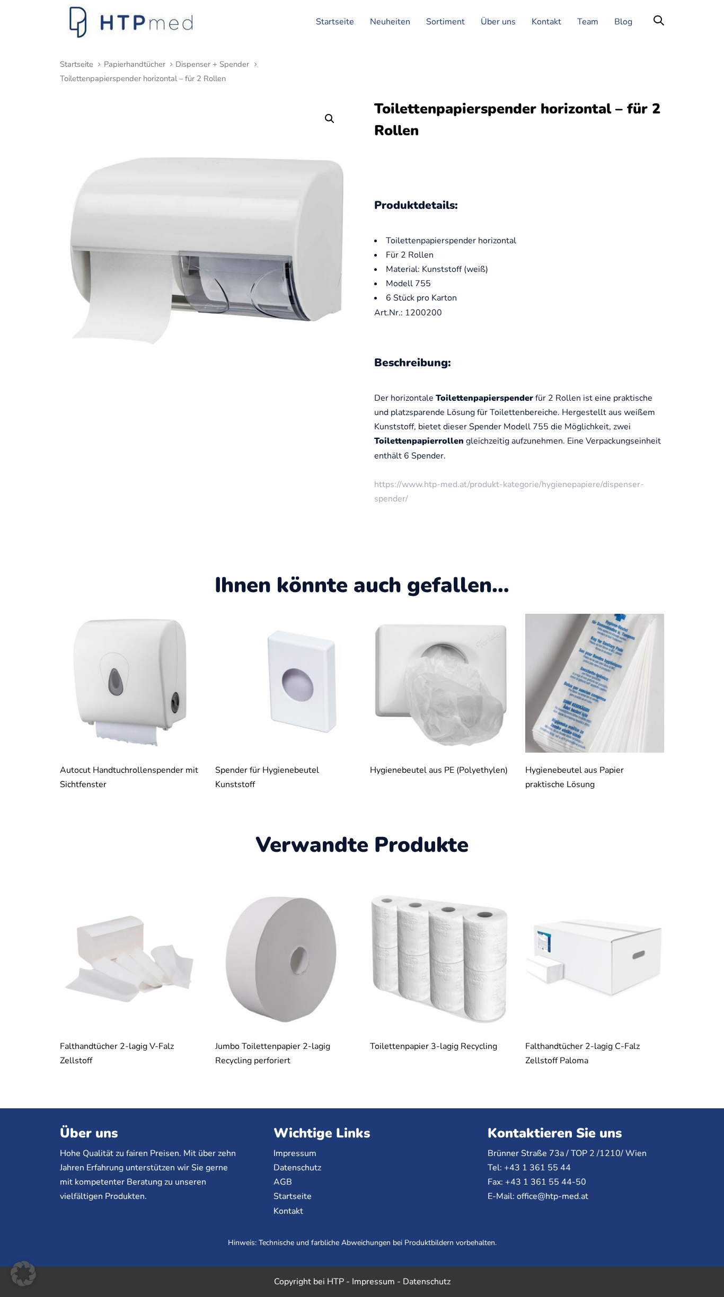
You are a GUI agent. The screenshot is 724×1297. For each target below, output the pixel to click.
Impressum (294, 1153)
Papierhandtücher (134, 64)
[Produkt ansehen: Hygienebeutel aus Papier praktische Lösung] (595, 683)
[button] (659, 21)
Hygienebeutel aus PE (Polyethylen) (439, 770)
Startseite (76, 64)
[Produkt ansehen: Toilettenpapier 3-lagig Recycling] (439, 959)
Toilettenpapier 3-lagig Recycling (433, 1046)
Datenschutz (297, 1168)
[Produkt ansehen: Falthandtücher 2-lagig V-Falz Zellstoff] (129, 959)
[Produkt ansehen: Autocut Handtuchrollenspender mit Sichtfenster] (129, 683)
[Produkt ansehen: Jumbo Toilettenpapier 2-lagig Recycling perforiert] (285, 959)
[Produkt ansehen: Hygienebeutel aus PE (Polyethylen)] (439, 683)
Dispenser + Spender (212, 64)
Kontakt (288, 1211)
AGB (282, 1182)
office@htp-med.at (552, 1196)
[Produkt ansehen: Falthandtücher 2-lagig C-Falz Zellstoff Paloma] (595, 959)
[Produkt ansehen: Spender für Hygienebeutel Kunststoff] (285, 683)
